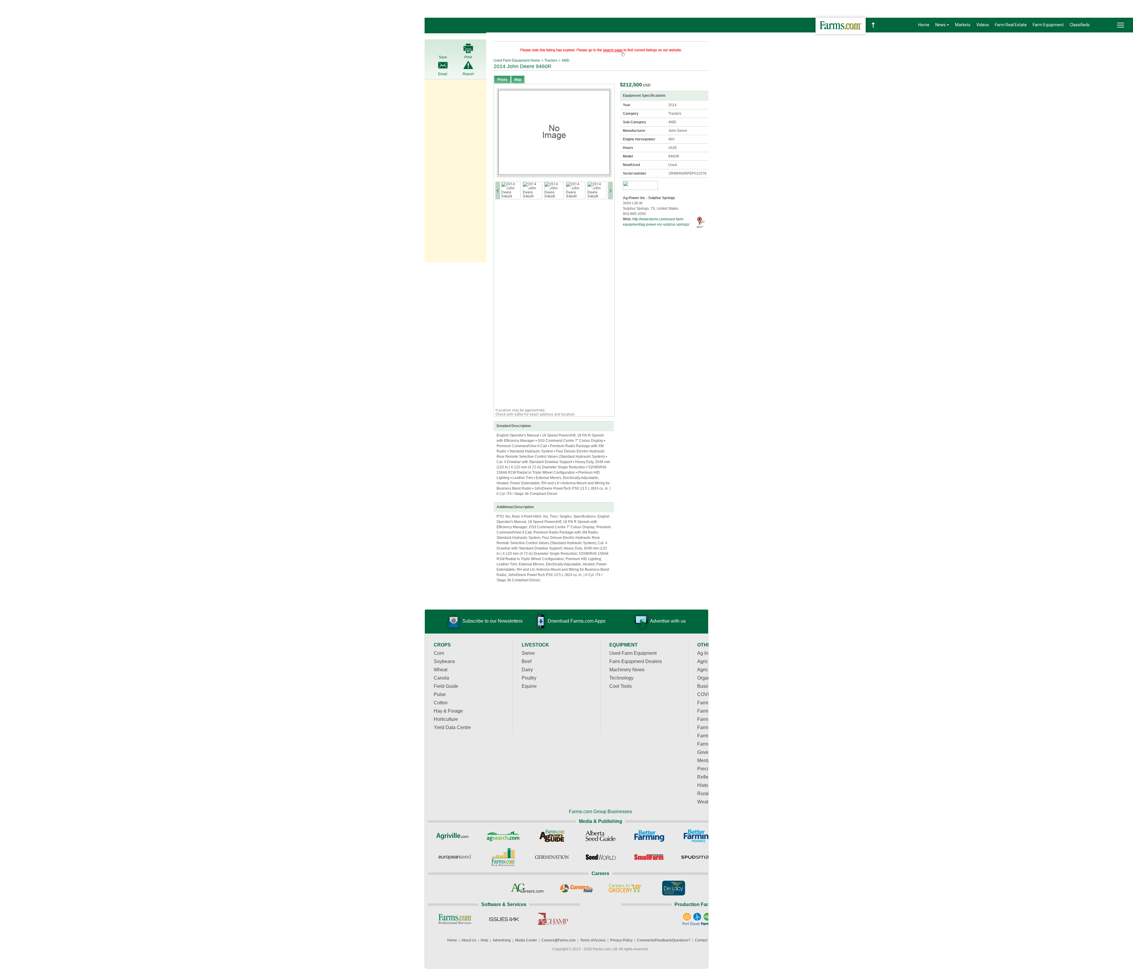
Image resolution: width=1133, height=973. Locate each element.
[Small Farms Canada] (649, 857)
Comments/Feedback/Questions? (663, 940)
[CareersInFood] (576, 888)
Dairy (527, 669)
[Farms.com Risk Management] (503, 857)
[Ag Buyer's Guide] (551, 836)
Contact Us (704, 940)
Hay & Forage (448, 710)
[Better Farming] (649, 836)
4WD (565, 60)
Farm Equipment (1048, 24)
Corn (439, 653)
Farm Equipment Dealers (635, 661)
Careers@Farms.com (558, 940)
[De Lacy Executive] (673, 888)
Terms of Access (593, 940)
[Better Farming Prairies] (698, 836)
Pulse (440, 694)
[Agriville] (454, 836)
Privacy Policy (621, 940)
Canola (441, 677)
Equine (529, 686)
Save (443, 57)
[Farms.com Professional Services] (455, 919)
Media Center (526, 940)
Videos (982, 24)
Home (923, 24)
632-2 (887, 25)
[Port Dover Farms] (697, 919)
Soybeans (444, 661)
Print (468, 57)
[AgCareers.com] (527, 888)
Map (517, 80)
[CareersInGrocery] (624, 888)
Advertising (502, 940)
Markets (962, 24)
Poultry (529, 677)
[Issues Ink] (503, 919)
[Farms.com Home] (841, 26)
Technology (621, 677)
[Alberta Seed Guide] (600, 836)
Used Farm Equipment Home (517, 60)
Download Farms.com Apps (576, 620)
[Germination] (551, 857)
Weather (706, 801)
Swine (528, 653)
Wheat (440, 669)
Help (484, 940)
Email (442, 74)
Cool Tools (620, 686)
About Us (468, 940)
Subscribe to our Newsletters (492, 620)
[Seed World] (600, 857)
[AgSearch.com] (503, 836)
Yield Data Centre (452, 727)
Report (468, 74)
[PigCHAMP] (552, 919)
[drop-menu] (1120, 25)
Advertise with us (668, 620)
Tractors (550, 60)
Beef (526, 661)
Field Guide (446, 686)
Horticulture (446, 719)
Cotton (441, 702)
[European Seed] (454, 857)
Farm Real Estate (1011, 24)
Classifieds (1080, 24)
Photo (502, 80)
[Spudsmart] (698, 857)
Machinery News (626, 669)
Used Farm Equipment (632, 653)
